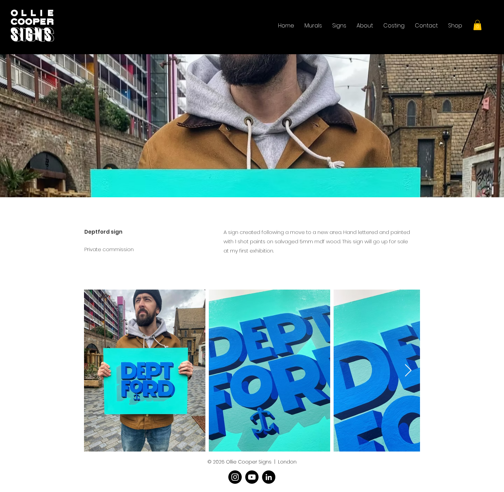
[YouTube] (252, 477)
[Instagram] (235, 477)
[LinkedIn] (268, 477)
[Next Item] (408, 370)
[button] (477, 25)
